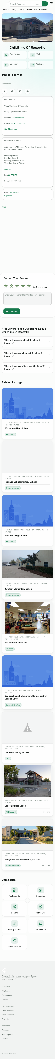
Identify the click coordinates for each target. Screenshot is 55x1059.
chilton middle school (15, 806)
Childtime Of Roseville (37, 9)
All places (6, 991)
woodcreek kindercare (16, 642)
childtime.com (18, 118)
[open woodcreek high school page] (27, 404)
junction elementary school (18, 589)
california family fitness (17, 752)
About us (5, 1030)
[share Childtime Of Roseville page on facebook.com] (4, 91)
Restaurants (7, 995)
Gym (7, 758)
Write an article (8, 1015)
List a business (8, 1011)
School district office (13, 705)
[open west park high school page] (27, 511)
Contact (5, 1039)
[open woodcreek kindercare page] (27, 618)
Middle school (11, 812)
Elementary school (12, 488)
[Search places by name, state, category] (45, 3)
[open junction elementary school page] (27, 564)
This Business (14, 193)
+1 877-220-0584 (18, 123)
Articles (5, 1000)
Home (4, 9)
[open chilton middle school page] (27, 781)
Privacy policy (7, 1034)
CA (21, 9)
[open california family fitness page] (27, 728)
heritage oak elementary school (21, 482)
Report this (8, 196)
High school (10, 434)
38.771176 (12, 175)
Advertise (5, 1019)
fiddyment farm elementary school (22, 859)
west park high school (16, 535)
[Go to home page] (7, 4)
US (13, 9)
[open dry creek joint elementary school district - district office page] (27, 671)
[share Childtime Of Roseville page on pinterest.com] (12, 91)
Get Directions (10, 129)
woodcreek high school (16, 428)
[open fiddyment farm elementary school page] (27, 835)
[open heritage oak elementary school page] (27, 457)
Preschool (9, 649)
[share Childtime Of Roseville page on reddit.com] (27, 91)
